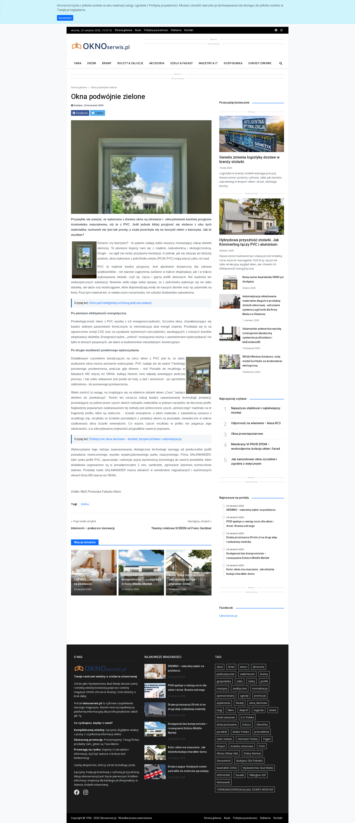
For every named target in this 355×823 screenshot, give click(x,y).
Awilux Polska (241, 731)
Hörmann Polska (248, 739)
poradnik (222, 731)
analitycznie (240, 688)
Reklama (176, 30)
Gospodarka (233, 63)
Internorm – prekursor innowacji (93, 528)
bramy (264, 674)
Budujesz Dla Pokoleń (249, 760)
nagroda (259, 710)
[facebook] (276, 30)
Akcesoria (156, 63)
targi (219, 710)
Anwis (272, 710)
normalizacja (260, 688)
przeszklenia (261, 731)
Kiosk (138, 30)
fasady (240, 703)
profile (264, 681)
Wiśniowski (223, 782)
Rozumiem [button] (65, 18)
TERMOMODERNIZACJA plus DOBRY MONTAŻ (245, 789)
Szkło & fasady (181, 63)
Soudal (240, 775)
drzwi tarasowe (226, 717)
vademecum (247, 674)
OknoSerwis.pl (228, 615)
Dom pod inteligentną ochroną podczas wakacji (120, 302)
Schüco (246, 724)
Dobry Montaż (252, 753)
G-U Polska (247, 717)
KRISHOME (223, 775)
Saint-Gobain (224, 739)
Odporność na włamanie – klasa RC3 (256, 423)
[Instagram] (85, 793)
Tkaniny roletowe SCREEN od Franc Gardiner (181, 528)
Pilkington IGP (257, 775)
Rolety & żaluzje (130, 63)
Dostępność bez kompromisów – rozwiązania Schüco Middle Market (188, 728)
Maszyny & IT (208, 63)
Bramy (106, 63)
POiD (262, 746)
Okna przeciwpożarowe (247, 433)
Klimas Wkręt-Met (227, 753)
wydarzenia (223, 703)
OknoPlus (262, 724)
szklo (239, 681)
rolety (251, 681)
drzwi (231, 667)
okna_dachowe (258, 703)
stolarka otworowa (241, 746)
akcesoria (258, 667)
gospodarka (224, 681)
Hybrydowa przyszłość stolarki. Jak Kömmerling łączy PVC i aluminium (249, 242)
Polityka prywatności (156, 30)
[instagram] (281, 30)
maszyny (222, 688)
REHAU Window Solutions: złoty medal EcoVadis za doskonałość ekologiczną (262, 361)
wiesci (243, 667)
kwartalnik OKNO (227, 768)
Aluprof (243, 710)
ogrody (244, 695)
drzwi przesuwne (227, 724)
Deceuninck (224, 760)
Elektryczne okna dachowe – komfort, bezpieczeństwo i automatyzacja (135, 439)
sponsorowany (225, 695)
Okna (77, 63)
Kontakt (188, 30)
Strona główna (123, 30)
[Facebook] (77, 793)
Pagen (267, 739)
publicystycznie (225, 674)
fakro (231, 710)
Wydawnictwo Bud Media (258, 768)
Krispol (221, 746)
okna (86, 504)
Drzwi (91, 63)
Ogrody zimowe (259, 63)
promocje (260, 695)
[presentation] (72, 574)
